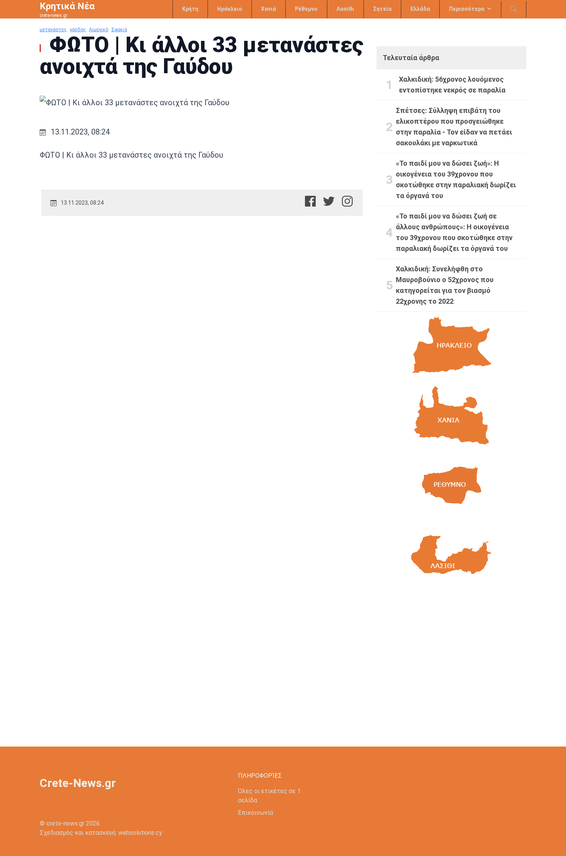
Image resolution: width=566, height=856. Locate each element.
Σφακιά (119, 29)
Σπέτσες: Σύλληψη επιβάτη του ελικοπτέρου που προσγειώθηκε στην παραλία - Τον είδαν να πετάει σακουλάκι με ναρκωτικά (454, 126)
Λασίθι (345, 9)
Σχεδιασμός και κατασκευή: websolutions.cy (101, 832)
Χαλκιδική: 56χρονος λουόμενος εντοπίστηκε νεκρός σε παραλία (452, 84)
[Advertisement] (451, 662)
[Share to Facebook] (310, 201)
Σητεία (382, 9)
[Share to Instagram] (347, 201)
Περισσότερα (466, 9)
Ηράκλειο (229, 9)
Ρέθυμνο (306, 9)
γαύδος (78, 29)
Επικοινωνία (255, 812)
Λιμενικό (98, 29)
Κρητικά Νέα (67, 6)
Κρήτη (190, 9)
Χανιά (268, 9)
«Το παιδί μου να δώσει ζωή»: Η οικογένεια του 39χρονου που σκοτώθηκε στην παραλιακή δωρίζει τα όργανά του (456, 179)
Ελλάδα (420, 9)
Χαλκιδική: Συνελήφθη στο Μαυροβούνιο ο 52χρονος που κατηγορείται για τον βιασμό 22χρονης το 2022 (445, 285)
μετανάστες (53, 29)
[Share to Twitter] (329, 201)
